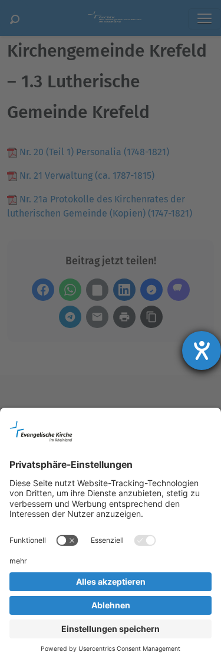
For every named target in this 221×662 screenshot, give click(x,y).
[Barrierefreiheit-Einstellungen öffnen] (201, 350)
